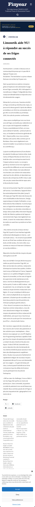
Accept (17, 489)
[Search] (17, 15)
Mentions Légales (16, 504)
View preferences (17, 500)
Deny (17, 494)
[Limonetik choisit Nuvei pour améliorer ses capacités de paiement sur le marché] (23, 427)
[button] (32, 471)
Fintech (13, 37)
